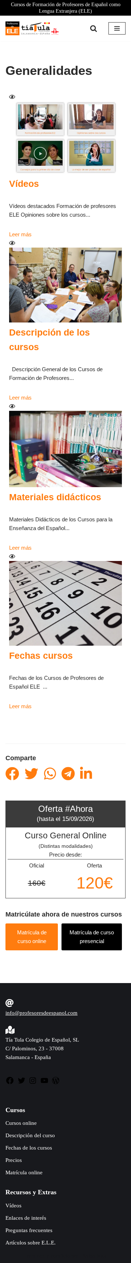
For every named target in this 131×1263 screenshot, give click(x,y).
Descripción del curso (30, 1135)
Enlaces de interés (25, 1218)
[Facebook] (9, 1083)
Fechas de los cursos (28, 1148)
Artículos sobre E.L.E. (30, 1243)
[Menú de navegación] (117, 28)
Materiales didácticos (55, 497)
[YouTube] (44, 1083)
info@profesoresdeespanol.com (41, 1013)
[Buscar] (93, 28)
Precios (13, 1160)
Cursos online (21, 1123)
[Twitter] (21, 1083)
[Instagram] (32, 1083)
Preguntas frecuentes (28, 1230)
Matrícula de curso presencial (92, 936)
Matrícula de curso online (32, 936)
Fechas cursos (41, 655)
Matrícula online (24, 1172)
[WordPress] (55, 1083)
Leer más (20, 234)
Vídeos (24, 184)
